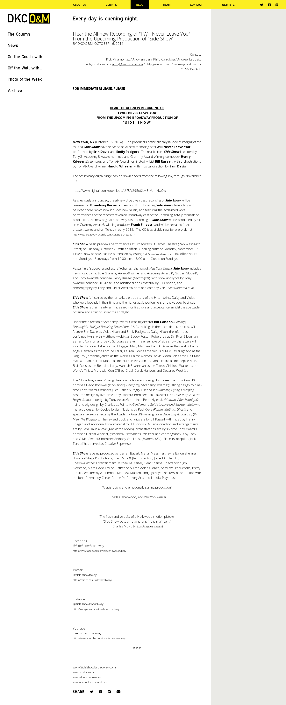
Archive (15, 90)
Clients (111, 5)
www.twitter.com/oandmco (88, 677)
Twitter (261, 5)
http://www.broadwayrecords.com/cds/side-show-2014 (104, 234)
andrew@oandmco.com (188, 64)
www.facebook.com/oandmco (90, 682)
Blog (139, 5)
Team (166, 5)
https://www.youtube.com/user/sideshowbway (99, 638)
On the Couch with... (26, 56)
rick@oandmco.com (97, 64)
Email (118, 691)
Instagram (276, 5)
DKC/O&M (29, 18)
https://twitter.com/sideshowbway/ (92, 580)
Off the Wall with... (25, 67)
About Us (79, 5)
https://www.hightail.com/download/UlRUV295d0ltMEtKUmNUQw (119, 190)
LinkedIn (109, 691)
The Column (19, 34)
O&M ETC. (228, 5)
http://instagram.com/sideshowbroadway (96, 609)
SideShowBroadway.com (157, 254)
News (13, 45)
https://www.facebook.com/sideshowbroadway (99, 551)
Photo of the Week (25, 79)
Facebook (269, 4)
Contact (196, 5)
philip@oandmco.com (158, 64)
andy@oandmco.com (127, 64)
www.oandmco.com (84, 672)
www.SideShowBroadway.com (94, 667)
